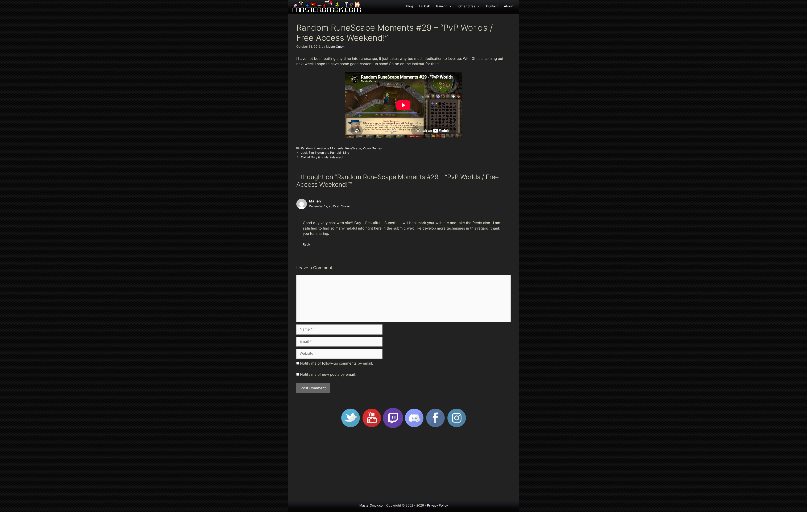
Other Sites (466, 6)
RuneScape (353, 148)
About (508, 6)
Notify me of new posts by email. (328, 374)
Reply (307, 244)
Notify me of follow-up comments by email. (336, 363)
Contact (492, 6)
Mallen (315, 201)
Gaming (441, 6)
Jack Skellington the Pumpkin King (325, 152)
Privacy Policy (437, 505)
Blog (409, 6)
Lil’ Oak (424, 6)
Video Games (372, 148)
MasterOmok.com (372, 505)
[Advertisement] (403, 465)
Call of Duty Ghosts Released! (322, 157)
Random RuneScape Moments (322, 148)
